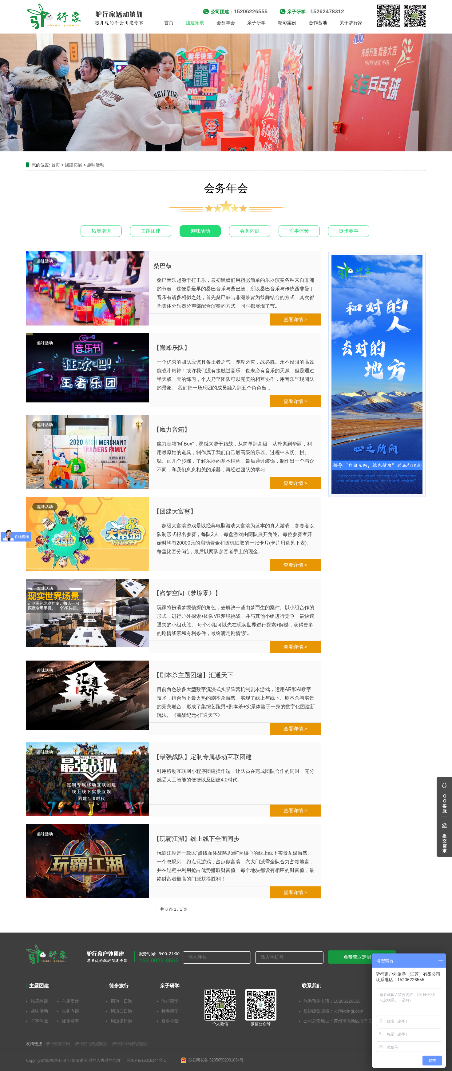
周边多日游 (121, 1020)
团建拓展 (73, 164)
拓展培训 (101, 231)
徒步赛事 (349, 231)
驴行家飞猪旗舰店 (91, 1043)
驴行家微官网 (58, 1043)
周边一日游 (121, 1001)
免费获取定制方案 (361, 957)
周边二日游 (121, 1011)
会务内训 (250, 231)
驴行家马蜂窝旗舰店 (130, 1043)
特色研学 (170, 1011)
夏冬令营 (170, 1020)
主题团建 (151, 231)
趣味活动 (95, 164)
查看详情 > (295, 319)
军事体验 (299, 231)
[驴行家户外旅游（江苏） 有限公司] (85, 17)
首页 (55, 164)
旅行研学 (170, 1001)
